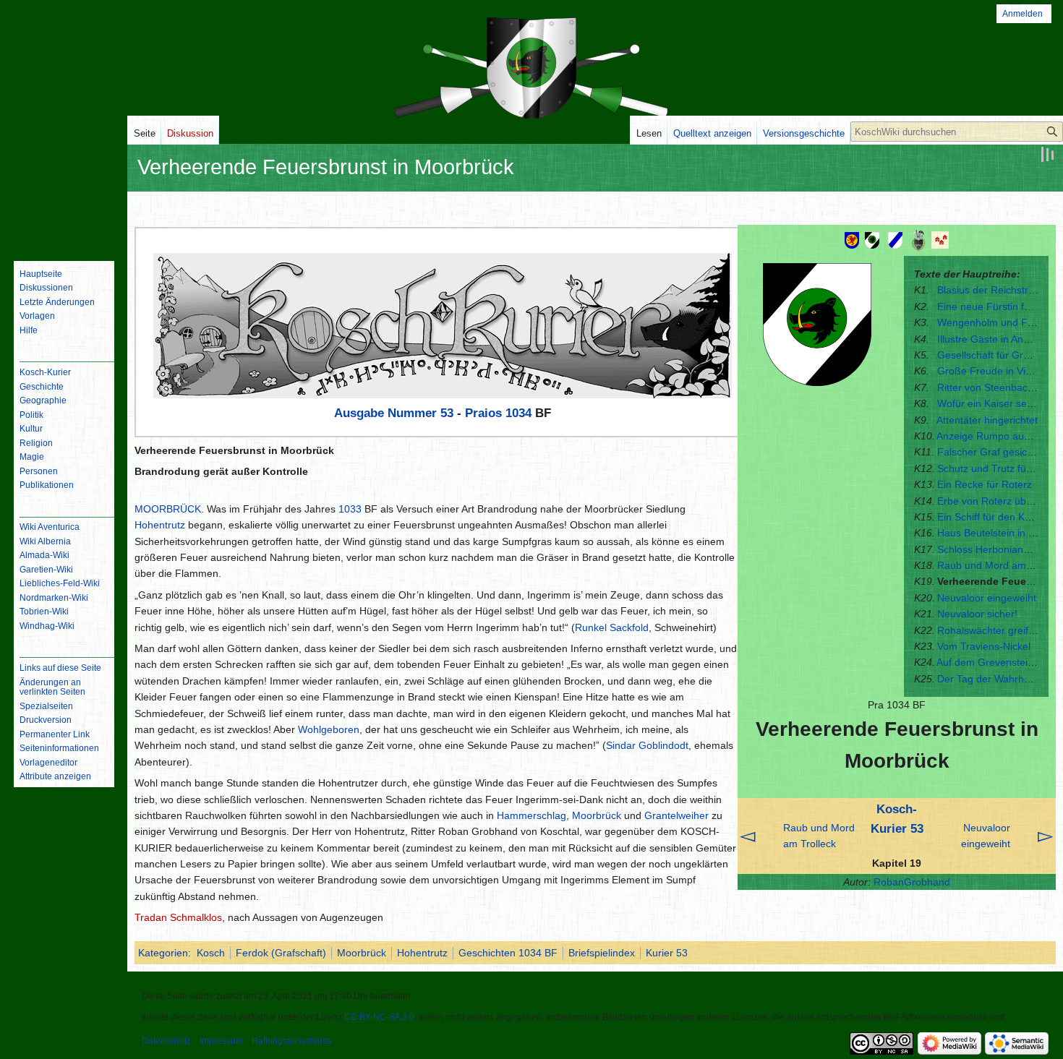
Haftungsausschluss (291, 1041)
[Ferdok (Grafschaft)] (895, 239)
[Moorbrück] (918, 239)
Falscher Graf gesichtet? (993, 452)
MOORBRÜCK (168, 509)
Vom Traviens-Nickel (983, 646)
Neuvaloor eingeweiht (986, 598)
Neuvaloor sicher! (977, 613)
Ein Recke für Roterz (984, 484)
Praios (483, 413)
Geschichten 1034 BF (508, 953)
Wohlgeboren (328, 729)
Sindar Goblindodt (647, 745)
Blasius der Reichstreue (991, 290)
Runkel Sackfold (612, 627)
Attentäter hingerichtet (987, 420)
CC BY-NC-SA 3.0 (379, 1017)
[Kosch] (872, 239)
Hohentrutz (160, 525)
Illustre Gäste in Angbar (990, 339)
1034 (518, 413)
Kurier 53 (667, 953)
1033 (350, 509)
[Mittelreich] (852, 239)
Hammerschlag (531, 815)
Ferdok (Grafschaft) (281, 953)
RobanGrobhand (912, 882)
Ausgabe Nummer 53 (393, 413)
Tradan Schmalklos (178, 917)
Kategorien (163, 953)
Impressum (221, 1041)
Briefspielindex (601, 953)
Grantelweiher (676, 815)
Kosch (211, 953)
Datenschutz (166, 1041)
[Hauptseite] (63, 191)
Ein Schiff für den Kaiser (992, 517)
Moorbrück (596, 815)
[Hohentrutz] (941, 239)
